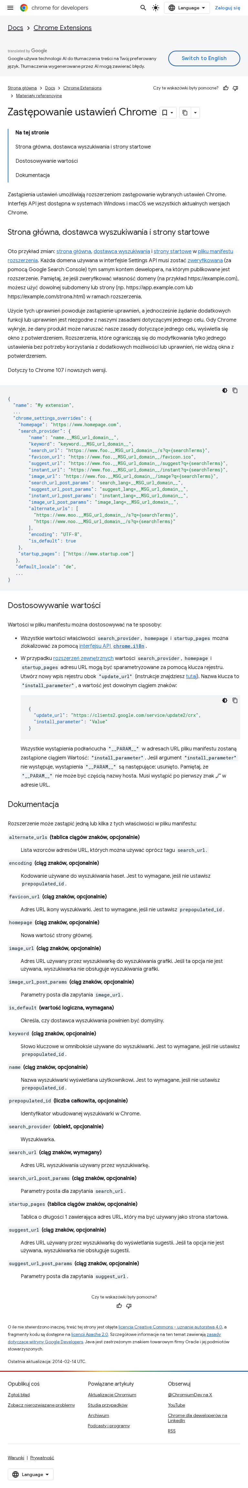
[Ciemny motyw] (225, 390)
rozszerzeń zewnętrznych (83, 658)
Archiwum (98, 1415)
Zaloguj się (228, 8)
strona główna (74, 251)
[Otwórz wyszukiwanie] (143, 8)
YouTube (176, 1405)
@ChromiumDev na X (190, 1395)
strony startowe (172, 251)
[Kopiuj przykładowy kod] (235, 390)
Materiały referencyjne (39, 95)
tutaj (191, 676)
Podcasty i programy (109, 1426)
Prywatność (42, 1457)
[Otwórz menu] (10, 8)
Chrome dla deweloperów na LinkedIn (197, 1417)
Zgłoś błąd (19, 1395)
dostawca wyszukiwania (122, 251)
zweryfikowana (205, 260)
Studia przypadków (108, 1405)
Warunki (16, 1457)
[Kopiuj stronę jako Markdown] (185, 112)
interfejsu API (111, 646)
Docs (15, 28)
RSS (172, 1431)
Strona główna (22, 88)
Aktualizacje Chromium (112, 1395)
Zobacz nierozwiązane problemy (41, 1405)
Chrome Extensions (63, 28)
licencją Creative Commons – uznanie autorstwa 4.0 (170, 1327)
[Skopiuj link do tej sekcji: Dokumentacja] (65, 805)
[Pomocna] (226, 88)
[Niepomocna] (235, 88)
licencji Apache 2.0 (89, 1334)
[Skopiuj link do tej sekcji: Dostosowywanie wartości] (107, 606)
